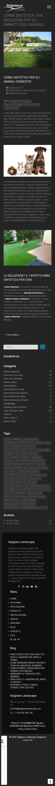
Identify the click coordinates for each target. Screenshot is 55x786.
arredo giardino (11, 508)
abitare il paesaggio (13, 439)
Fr (18, 639)
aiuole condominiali (13, 446)
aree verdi (27, 490)
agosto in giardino (34, 443)
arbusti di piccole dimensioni (32, 461)
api (17, 461)
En (14, 639)
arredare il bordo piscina (15, 497)
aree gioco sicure (12, 482)
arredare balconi (34, 493)
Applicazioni (17, 606)
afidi (22, 443)
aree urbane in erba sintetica (37, 486)
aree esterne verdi (32, 479)
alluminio (9, 454)
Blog (12, 627)
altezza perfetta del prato (26, 454)
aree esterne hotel (38, 475)
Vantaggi (15, 623)
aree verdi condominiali (14, 493)
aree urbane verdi (12, 490)
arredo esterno (28, 504)
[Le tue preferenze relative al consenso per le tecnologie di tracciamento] (50, 781)
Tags (8, 101)
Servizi (14, 619)
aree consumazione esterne (35, 468)
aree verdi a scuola (42, 490)
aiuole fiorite (29, 446)
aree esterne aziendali (29, 472)
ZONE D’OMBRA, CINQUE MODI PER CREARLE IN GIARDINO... (27, 669)
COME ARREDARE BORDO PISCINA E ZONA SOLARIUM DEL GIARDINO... (27, 664)
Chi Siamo (15, 602)
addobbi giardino (31, 439)
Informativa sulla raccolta (4, 765)
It (11, 639)
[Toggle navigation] (49, 7)
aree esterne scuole (13, 479)
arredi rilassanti (12, 504)
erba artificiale (31, 105)
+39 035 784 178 (24, 713)
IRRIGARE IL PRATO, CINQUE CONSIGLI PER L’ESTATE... (24, 686)
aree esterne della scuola (16, 475)
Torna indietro (12, 335)
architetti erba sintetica (15, 464)
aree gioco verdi (29, 482)
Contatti (15, 631)
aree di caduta (11, 472)
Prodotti (15, 611)
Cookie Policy (30, 729)
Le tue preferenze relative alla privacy (2, 741)
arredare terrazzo (37, 497)
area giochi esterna (13, 468)
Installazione (18, 615)
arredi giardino (29, 500)
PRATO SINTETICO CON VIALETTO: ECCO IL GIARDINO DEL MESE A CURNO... (27, 657)
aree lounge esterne (13, 486)
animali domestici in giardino (16, 457)
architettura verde (36, 464)
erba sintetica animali (21, 101)
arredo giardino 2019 (29, 508)
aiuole (47, 443)
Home (13, 598)
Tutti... (43, 508)
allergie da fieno (42, 450)
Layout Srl (27, 740)
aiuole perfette (11, 450)
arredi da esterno (12, 500)
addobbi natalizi (11, 443)
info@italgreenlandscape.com (27, 708)
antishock (9, 461)
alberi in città (26, 450)
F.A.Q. (12, 635)
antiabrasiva (36, 457)
